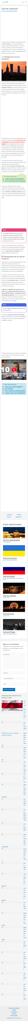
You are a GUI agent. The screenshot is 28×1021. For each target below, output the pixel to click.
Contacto (14, 1013)
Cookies (14, 1010)
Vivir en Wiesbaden (11, 540)
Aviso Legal (14, 1012)
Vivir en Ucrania (10, 558)
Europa (3, 11)
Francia (8, 615)
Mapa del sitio (14, 1015)
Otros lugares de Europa (11, 11)
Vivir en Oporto (9, 595)
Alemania (8, 541)
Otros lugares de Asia (11, 578)
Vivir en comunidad (25, 956)
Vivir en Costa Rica (25, 705)
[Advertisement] (14, 27)
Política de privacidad (14, 1008)
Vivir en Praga (9, 632)
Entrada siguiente (19, 515)
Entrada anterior (9, 515)
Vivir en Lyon (8, 614)
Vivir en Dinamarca (25, 988)
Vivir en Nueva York (25, 778)
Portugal (5, 597)
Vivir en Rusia (9, 576)
